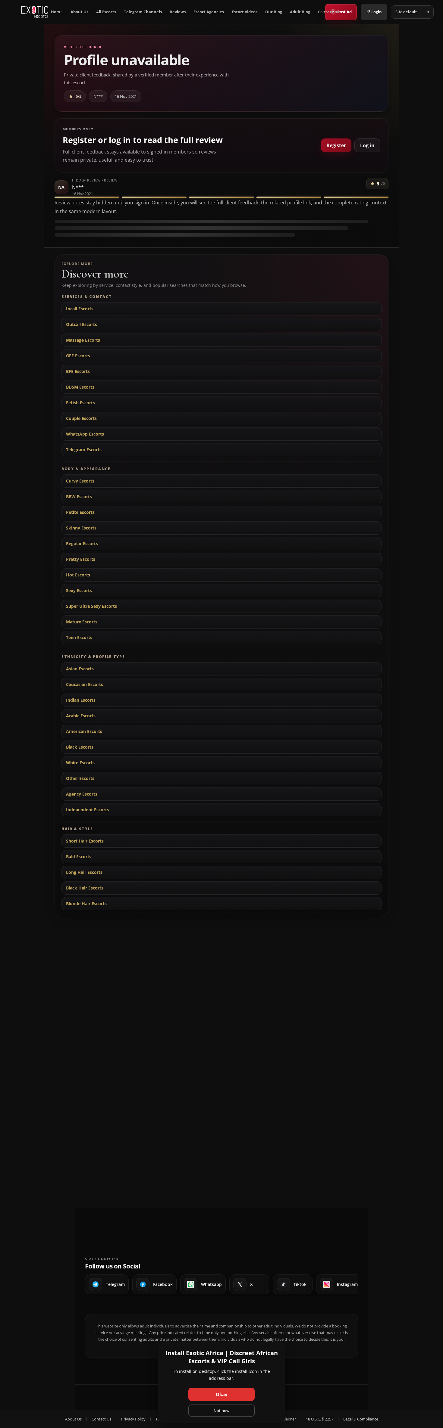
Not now (221, 1410)
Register (336, 145)
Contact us (328, 11)
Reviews (178, 11)
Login (376, 11)
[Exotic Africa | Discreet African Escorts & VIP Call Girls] (34, 12)
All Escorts (106, 11)
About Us (79, 11)
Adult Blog (300, 11)
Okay (222, 1394)
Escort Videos (244, 11)
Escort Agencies (208, 11)
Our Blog (273, 11)
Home (57, 11)
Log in (367, 145)
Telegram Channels (143, 11)
